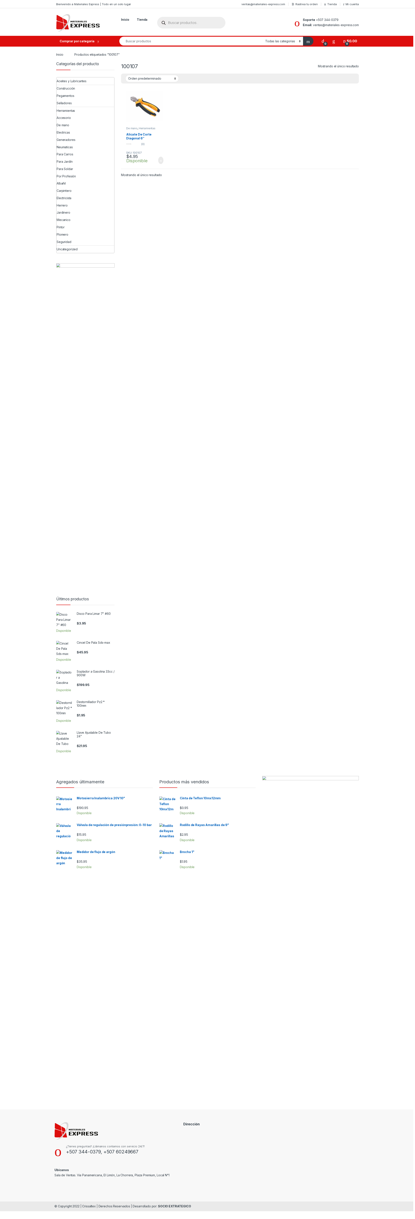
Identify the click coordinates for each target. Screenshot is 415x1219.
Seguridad (64, 242)
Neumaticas (65, 147)
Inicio (125, 19)
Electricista (64, 198)
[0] (323, 41)
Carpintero (64, 190)
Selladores (64, 103)
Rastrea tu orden (306, 4)
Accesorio (64, 118)
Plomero (62, 234)
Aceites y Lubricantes (71, 81)
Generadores (66, 140)
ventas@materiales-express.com (263, 4)
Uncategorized (67, 249)
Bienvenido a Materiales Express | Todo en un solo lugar (93, 4)
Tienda (332, 4)
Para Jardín (64, 161)
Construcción (66, 88)
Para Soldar (65, 169)
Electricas (63, 132)
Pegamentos (65, 96)
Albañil (61, 183)
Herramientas (147, 128)
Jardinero (63, 212)
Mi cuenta (352, 4)
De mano (131, 128)
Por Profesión (66, 176)
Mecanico (63, 220)
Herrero (62, 205)
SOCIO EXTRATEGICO (174, 1206)
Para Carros (65, 154)
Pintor (61, 227)
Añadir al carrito (159, 160)
